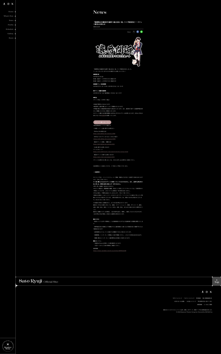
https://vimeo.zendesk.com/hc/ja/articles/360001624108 (109, 250)
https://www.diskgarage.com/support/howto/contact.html (110, 151)
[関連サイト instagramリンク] (8, 4)
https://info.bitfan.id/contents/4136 (104, 144)
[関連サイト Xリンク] (12, 4)
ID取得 (103, 115)
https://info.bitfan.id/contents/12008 (104, 133)
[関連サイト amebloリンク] (4, 4)
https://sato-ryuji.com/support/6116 (104, 157)
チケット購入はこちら (102, 122)
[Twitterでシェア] (134, 31)
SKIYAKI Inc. (209, 312)
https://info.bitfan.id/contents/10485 (104, 139)
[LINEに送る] (141, 31)
